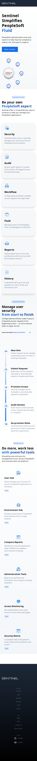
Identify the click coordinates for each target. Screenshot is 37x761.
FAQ (18, 721)
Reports (18, 702)
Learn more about (13, 332)
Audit (18, 695)
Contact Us (18, 725)
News (18, 718)
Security (18, 691)
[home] (10, 3)
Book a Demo (9, 49)
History (18, 709)
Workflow (18, 698)
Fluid (18, 705)
